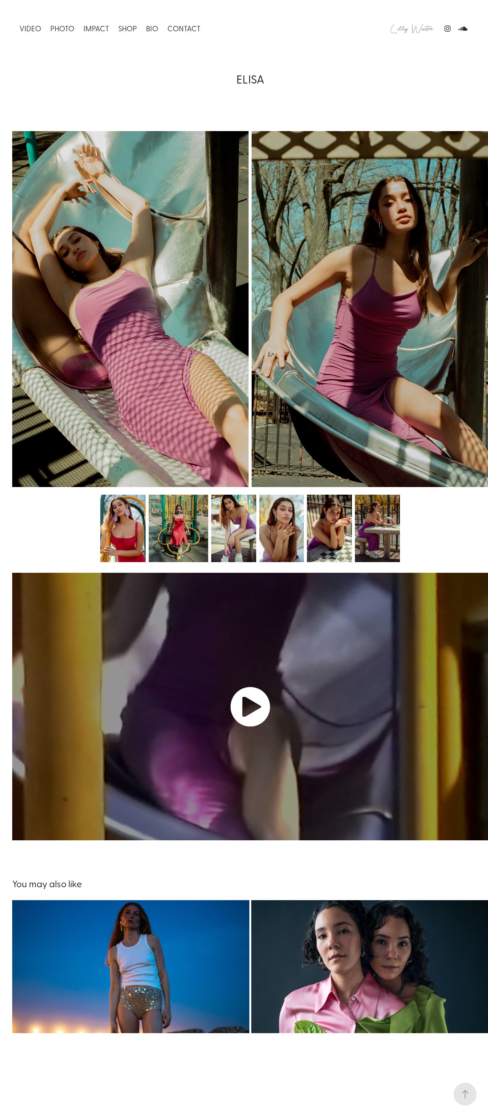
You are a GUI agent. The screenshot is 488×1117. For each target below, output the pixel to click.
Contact (184, 28)
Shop (127, 28)
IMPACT (96, 28)
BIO (152, 28)
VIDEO (30, 28)
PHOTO (62, 28)
